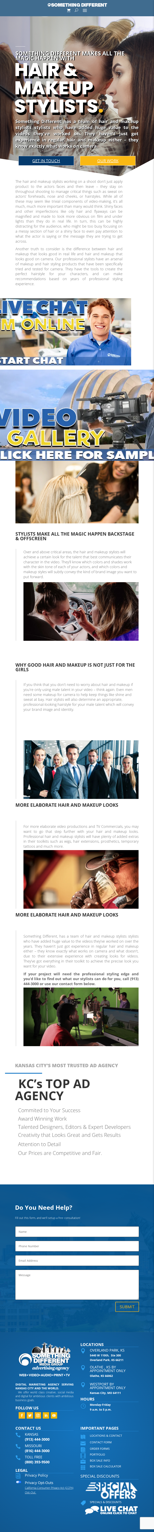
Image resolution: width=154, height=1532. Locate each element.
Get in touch (46, 160)
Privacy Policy (36, 1475)
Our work (108, 160)
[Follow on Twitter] (30, 1415)
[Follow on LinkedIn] (46, 1415)
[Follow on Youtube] (54, 1415)
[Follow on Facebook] (22, 1415)
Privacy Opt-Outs (39, 1482)
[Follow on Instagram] (38, 1415)
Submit (127, 1306)
